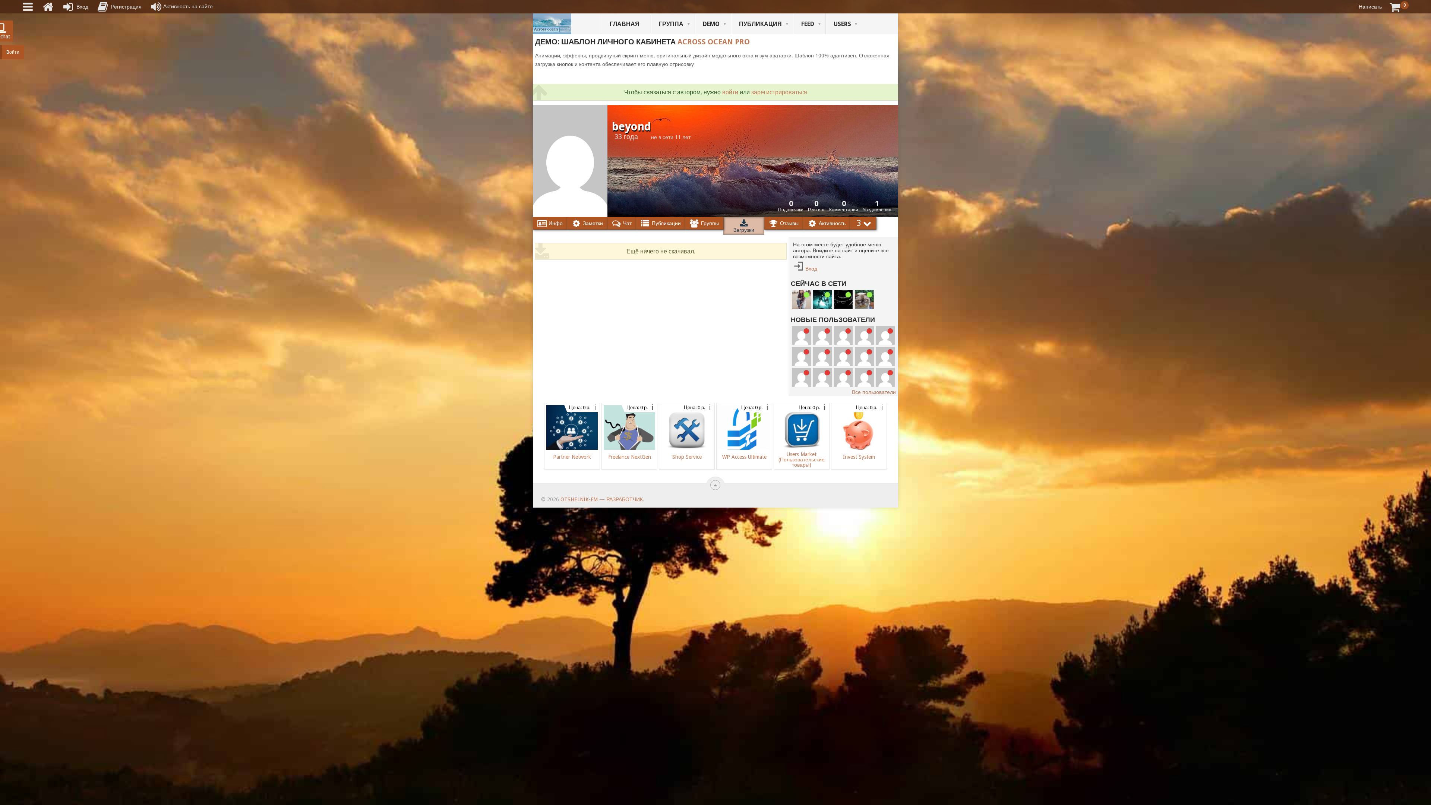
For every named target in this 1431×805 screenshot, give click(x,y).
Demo (711, 24)
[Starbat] (822, 299)
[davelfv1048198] (864, 356)
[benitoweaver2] (801, 356)
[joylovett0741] (864, 335)
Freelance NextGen (629, 457)
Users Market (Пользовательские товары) (801, 459)
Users (842, 24)
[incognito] (843, 299)
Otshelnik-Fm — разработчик (601, 499)
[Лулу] (801, 299)
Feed (807, 24)
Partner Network (572, 457)
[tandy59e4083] (801, 335)
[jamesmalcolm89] (822, 335)
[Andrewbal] (885, 377)
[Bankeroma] (801, 377)
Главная (624, 24)
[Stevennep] (843, 335)
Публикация (760, 24)
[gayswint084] (885, 356)
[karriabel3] (822, 377)
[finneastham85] (885, 335)
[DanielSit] (864, 377)
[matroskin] (864, 299)
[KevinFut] (843, 377)
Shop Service (687, 457)
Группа (671, 24)
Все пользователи (874, 392)
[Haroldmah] (822, 356)
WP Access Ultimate (744, 457)
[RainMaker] (843, 356)
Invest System (859, 457)
